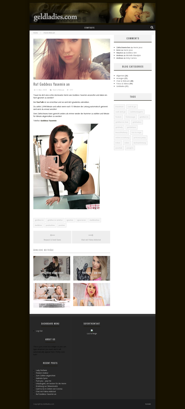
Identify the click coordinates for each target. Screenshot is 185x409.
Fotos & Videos (122, 83)
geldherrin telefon (55, 220)
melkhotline (94, 220)
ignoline (70, 220)
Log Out (39, 331)
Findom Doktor (42, 373)
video (127, 143)
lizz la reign (136, 132)
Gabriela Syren (42, 378)
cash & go (132, 107)
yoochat (119, 148)
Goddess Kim (131, 53)
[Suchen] (152, 27)
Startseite (89, 27)
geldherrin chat (122, 122)
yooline (62, 225)
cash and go (121, 112)
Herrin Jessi (137, 47)
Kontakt (148, 404)
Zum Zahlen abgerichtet (52, 272)
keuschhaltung (121, 132)
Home (35, 33)
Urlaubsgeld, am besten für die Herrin (53, 297)
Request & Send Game (52, 239)
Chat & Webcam (58, 90)
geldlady (119, 127)
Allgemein (120, 75)
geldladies (137, 122)
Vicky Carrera (131, 58)
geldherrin (39, 220)
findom (118, 117)
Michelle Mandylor (133, 55)
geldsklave (131, 127)
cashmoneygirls (136, 112)
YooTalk (40, 102)
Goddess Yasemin (49, 120)
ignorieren (81, 220)
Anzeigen (120, 78)
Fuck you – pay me (91, 272)
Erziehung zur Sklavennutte (91, 298)
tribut (118, 143)
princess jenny (140, 138)
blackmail (119, 107)
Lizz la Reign (92, 333)
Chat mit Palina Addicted (91, 239)
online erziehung (122, 138)
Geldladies (120, 86)
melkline (38, 225)
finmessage (130, 117)
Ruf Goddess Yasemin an (46, 394)
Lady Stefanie (41, 370)
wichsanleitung (140, 143)
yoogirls (130, 148)
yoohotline (50, 225)
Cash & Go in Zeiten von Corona (49, 389)
